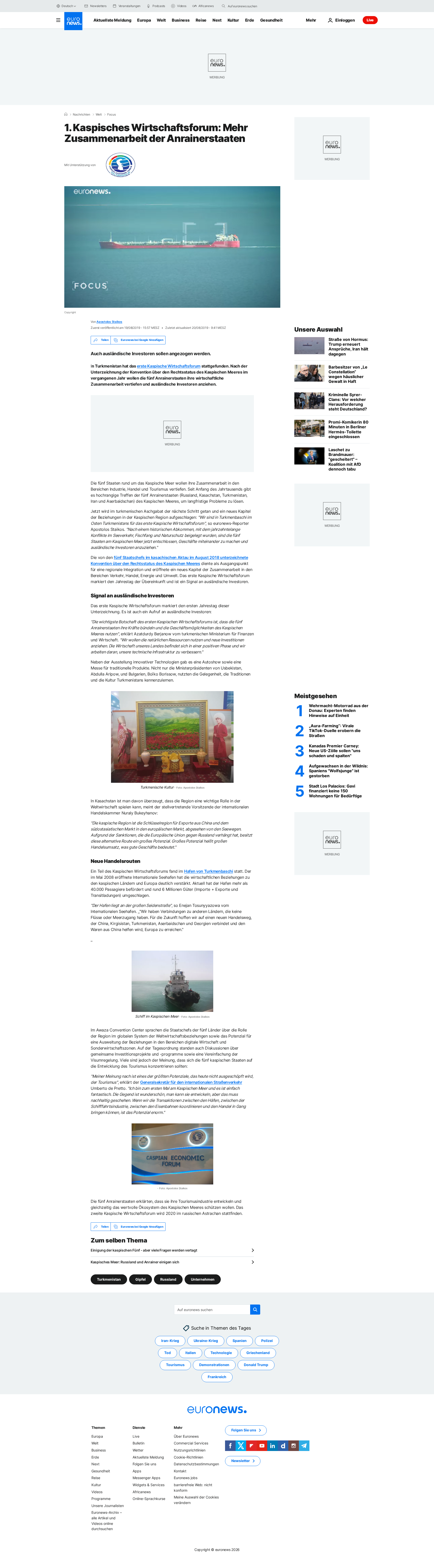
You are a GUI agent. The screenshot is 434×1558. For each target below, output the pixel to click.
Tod (167, 1353)
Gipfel (140, 1279)
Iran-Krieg (170, 1340)
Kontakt (180, 1471)
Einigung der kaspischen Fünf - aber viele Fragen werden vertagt (144, 1250)
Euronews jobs (185, 1478)
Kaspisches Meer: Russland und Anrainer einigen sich (135, 1262)
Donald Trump (256, 1365)
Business (180, 20)
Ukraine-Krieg (206, 1340)
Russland (168, 1279)
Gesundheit (271, 20)
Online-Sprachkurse (149, 1498)
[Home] (65, 114)
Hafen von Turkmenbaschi (208, 871)
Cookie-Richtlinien (188, 1457)
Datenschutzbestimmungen (196, 1464)
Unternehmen (202, 1279)
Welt (161, 20)
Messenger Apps (146, 1478)
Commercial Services (191, 1443)
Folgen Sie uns (144, 1464)
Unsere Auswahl (318, 329)
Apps (137, 1471)
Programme (101, 1498)
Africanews (142, 1492)
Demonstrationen (214, 1365)
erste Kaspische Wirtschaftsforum (168, 366)
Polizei (267, 1340)
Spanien (240, 1340)
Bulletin (138, 1443)
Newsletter (240, 1461)
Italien (190, 1353)
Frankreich (217, 1377)
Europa (144, 20)
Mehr (178, 1427)
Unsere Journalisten (107, 1505)
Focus (111, 114)
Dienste (139, 1427)
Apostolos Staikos (109, 322)
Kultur (233, 20)
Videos (96, 1492)
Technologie (221, 1353)
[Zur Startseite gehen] (73, 21)
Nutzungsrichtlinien (189, 1450)
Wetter (138, 1450)
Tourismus (175, 1365)
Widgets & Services (149, 1485)
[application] (172, 247)
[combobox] (249, 6)
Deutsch (67, 6)
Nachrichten (81, 114)
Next (217, 20)
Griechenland (258, 1353)
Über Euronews (186, 1436)
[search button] (224, 6)
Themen (98, 1427)
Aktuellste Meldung (112, 20)
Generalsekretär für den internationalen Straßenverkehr (191, 1082)
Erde (249, 20)
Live (370, 20)
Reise (201, 20)
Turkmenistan (109, 1279)
